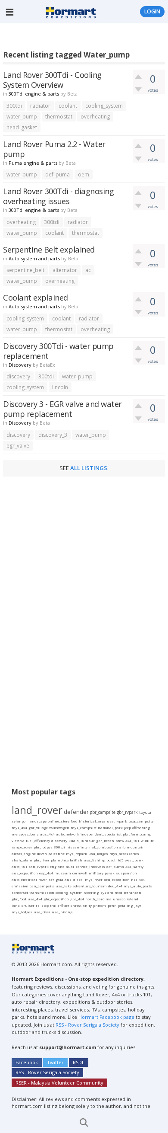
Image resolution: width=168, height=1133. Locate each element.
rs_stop (42, 905)
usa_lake (64, 885)
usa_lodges (98, 853)
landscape (37, 821)
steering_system (98, 892)
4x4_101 (132, 840)
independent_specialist (101, 834)
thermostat (58, 116)
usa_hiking (62, 911)
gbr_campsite (102, 812)
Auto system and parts (34, 258)
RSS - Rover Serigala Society (87, 1024)
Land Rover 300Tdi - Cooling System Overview (52, 79)
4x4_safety (134, 866)
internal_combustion (99, 847)
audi (70, 866)
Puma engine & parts (33, 163)
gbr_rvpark (127, 812)
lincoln (60, 387)
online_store (58, 821)
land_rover (37, 810)
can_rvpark (39, 866)
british (76, 860)
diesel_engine (24, 853)
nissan (72, 847)
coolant (68, 105)
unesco (119, 898)
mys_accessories (124, 853)
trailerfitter (59, 905)
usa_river (42, 911)
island (132, 898)
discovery (18, 376)
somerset (20, 892)
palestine (56, 853)
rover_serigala (50, 879)
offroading (141, 827)
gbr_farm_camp (137, 834)
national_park (110, 827)
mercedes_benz (25, 834)
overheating (95, 116)
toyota (145, 812)
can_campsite (42, 885)
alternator (65, 270)
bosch (111, 860)
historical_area (92, 821)
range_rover (22, 847)
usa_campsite (140, 821)
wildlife (147, 840)
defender (76, 812)
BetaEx (47, 365)
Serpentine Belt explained (49, 249)
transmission (41, 892)
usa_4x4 (35, 898)
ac (88, 270)
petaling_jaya (130, 905)
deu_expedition (117, 879)
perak (110, 873)
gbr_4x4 (77, 898)
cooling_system (104, 105)
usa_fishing (94, 860)
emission (20, 885)
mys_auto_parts (138, 885)
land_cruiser (23, 905)
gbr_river (42, 860)
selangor (19, 821)
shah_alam (22, 860)
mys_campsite (83, 827)
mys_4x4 (19, 827)
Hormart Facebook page (105, 1017)
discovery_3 (52, 434)
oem (83, 174)
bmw (119, 840)
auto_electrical (24, 879)
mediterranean (128, 892)
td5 (121, 860)
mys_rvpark (76, 853)
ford (74, 821)
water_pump (21, 116)
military (96, 873)
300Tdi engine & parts (34, 93)
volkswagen (59, 827)
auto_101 (20, 866)
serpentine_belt (25, 270)
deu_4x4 (115, 885)
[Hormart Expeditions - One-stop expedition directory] (71, 11)
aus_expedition (25, 873)
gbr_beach (105, 840)
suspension (126, 873)
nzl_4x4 (138, 879)
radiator (40, 105)
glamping (59, 860)
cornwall (79, 873)
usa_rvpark (117, 821)
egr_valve (17, 445)
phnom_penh (105, 905)
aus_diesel (74, 879)
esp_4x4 (46, 873)
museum (62, 873)
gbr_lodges (43, 847)
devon (42, 853)
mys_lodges (22, 911)
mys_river (94, 879)
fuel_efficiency (38, 840)
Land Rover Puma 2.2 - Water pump (54, 148)
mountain (136, 847)
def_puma (57, 174)
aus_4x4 (47, 834)
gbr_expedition (56, 898)
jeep (127, 827)
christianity (81, 905)
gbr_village (38, 827)
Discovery (20, 365)
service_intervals (90, 866)
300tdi (14, 105)
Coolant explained (35, 297)
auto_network (67, 834)
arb (122, 847)
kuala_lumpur (81, 840)
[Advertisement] (85, 38)
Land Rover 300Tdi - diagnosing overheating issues (58, 196)
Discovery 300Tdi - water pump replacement (58, 350)
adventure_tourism (90, 885)
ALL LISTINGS (88, 468)
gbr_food (19, 898)
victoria (18, 840)
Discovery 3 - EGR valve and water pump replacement (62, 408)
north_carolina (98, 898)
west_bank (134, 860)
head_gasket (21, 127)
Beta (72, 93)
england (57, 866)
